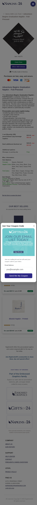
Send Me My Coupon (18, 276)
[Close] (33, 225)
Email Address (9, 265)
